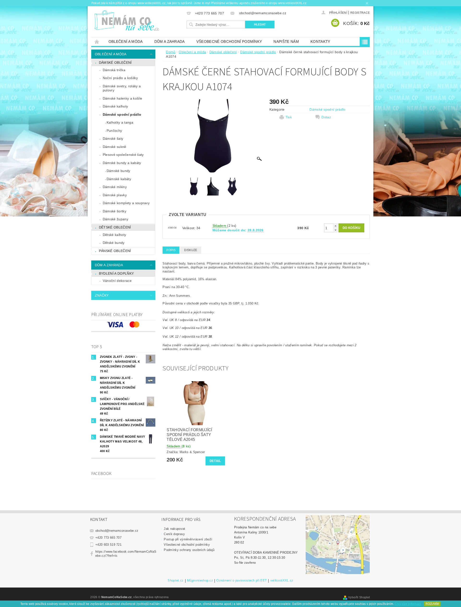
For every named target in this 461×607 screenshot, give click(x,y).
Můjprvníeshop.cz (200, 580)
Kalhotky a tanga (120, 122)
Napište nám (286, 41)
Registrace (360, 12)
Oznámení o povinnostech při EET (241, 580)
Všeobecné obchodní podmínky (229, 41)
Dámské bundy (118, 171)
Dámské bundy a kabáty (122, 163)
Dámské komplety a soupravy (126, 203)
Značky (102, 295)
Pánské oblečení (115, 251)
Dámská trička (114, 70)
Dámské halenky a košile (122, 98)
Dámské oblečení (115, 62)
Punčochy (114, 131)
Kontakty (320, 41)
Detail (215, 461)
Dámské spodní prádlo (122, 114)
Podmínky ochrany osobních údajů (189, 550)
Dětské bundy (114, 243)
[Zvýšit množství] (335, 225)
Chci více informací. (408, 604)
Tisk (288, 117)
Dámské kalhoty (115, 106)
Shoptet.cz (175, 580)
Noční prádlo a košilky (120, 78)
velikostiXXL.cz (281, 580)
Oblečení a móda (126, 41)
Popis (171, 250)
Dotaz (326, 117)
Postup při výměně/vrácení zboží (188, 539)
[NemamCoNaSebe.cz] (127, 21)
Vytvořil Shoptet (359, 597)
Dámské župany (115, 219)
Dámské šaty (113, 138)
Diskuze (190, 250)
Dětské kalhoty (114, 235)
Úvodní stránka (97, 41)
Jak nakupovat (174, 529)
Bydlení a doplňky (116, 273)
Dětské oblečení (115, 227)
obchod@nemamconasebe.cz (116, 530)
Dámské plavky (115, 195)
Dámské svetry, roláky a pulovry (122, 88)
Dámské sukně (114, 147)
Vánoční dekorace (117, 281)
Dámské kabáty (119, 179)
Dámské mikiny (115, 187)
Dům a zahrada (169, 41)
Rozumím (432, 604)
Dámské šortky (114, 211)
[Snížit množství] (335, 230)
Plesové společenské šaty (123, 155)
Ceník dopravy (174, 534)
